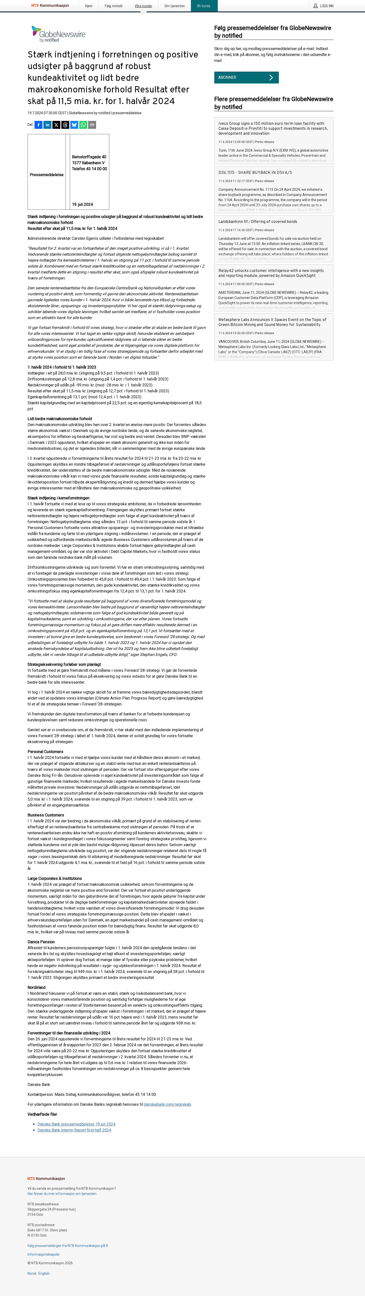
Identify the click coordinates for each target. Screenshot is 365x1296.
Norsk (32, 1273)
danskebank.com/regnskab (167, 1104)
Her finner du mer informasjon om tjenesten (62, 1194)
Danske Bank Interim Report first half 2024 (74, 1130)
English (44, 1273)
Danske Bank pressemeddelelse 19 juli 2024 (76, 1124)
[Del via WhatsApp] (83, 125)
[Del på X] (56, 125)
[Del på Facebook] (38, 125)
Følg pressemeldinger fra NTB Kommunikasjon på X (68, 1246)
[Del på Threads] (65, 125)
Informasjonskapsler (44, 1254)
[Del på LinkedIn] (47, 125)
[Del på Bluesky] (74, 125)
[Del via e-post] (92, 125)
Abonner (227, 77)
